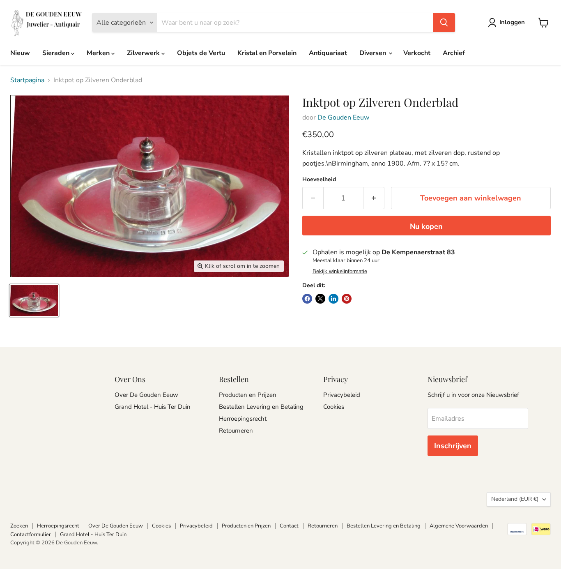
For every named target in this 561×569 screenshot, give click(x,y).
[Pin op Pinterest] (347, 299)
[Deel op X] (320, 299)
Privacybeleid (341, 395)
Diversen (373, 53)
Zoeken (19, 526)
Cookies (333, 407)
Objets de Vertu (201, 53)
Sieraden (56, 53)
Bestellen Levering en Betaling (261, 407)
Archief (454, 53)
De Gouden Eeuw (343, 117)
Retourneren (236, 430)
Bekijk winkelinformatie (340, 271)
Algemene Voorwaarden (459, 526)
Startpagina (27, 80)
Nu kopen (426, 226)
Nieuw (20, 53)
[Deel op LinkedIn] (333, 299)
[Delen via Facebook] (307, 299)
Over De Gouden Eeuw (146, 395)
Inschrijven (452, 446)
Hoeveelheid (319, 179)
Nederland (514, 499)
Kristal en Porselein (267, 53)
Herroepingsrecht (243, 419)
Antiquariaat (328, 53)
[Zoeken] (444, 22)
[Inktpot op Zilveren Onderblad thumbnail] (34, 300)
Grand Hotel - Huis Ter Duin (153, 407)
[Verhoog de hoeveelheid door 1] (373, 198)
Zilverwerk (144, 53)
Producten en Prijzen (247, 395)
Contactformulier (30, 534)
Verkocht (416, 53)
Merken (99, 53)
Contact (289, 526)
